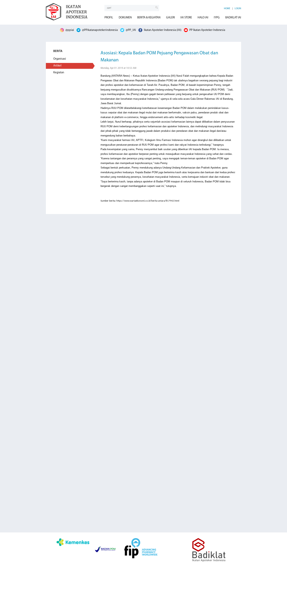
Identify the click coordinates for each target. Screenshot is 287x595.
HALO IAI (203, 17)
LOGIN (238, 8)
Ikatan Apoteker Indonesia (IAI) (162, 30)
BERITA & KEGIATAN (148, 17)
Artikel (57, 65)
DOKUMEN (125, 17)
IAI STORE (186, 17)
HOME (227, 8)
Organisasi (59, 58)
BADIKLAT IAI (233, 17)
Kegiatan (58, 72)
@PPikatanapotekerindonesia (99, 30)
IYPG (217, 17)
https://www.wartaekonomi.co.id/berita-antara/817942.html (147, 201)
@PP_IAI (130, 30)
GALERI (170, 17)
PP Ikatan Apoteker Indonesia (207, 30)
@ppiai (69, 30)
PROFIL (108, 17)
